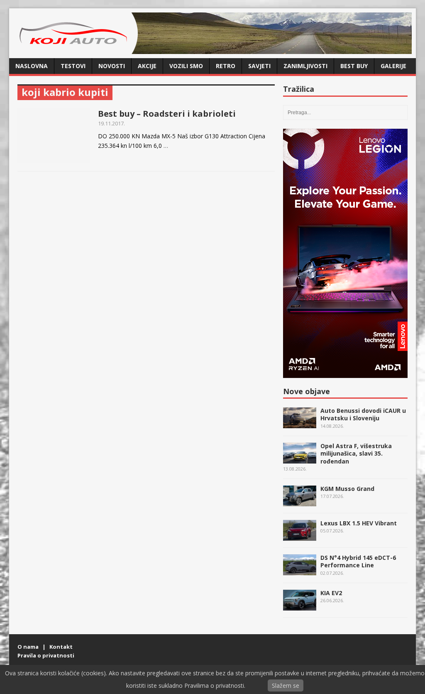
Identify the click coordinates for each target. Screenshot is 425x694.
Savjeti (259, 66)
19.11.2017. (111, 123)
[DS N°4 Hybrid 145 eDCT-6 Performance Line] (299, 571)
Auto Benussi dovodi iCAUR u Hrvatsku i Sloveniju (363, 414)
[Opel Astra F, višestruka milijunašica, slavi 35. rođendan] (299, 459)
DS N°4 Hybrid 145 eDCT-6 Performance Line (358, 561)
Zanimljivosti (305, 66)
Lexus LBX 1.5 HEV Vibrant (358, 523)
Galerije (393, 66)
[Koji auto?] (75, 49)
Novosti (111, 66)
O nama (28, 646)
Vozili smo (186, 66)
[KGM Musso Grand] (299, 502)
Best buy (354, 66)
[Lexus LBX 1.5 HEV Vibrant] (299, 536)
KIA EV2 (331, 593)
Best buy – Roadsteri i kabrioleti (167, 113)
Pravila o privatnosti (45, 655)
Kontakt (61, 646)
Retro (225, 66)
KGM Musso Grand (347, 489)
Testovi (73, 66)
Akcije (147, 66)
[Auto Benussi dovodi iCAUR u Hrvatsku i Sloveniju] (299, 424)
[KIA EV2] (299, 606)
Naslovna (31, 66)
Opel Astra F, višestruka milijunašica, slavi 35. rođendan (356, 453)
